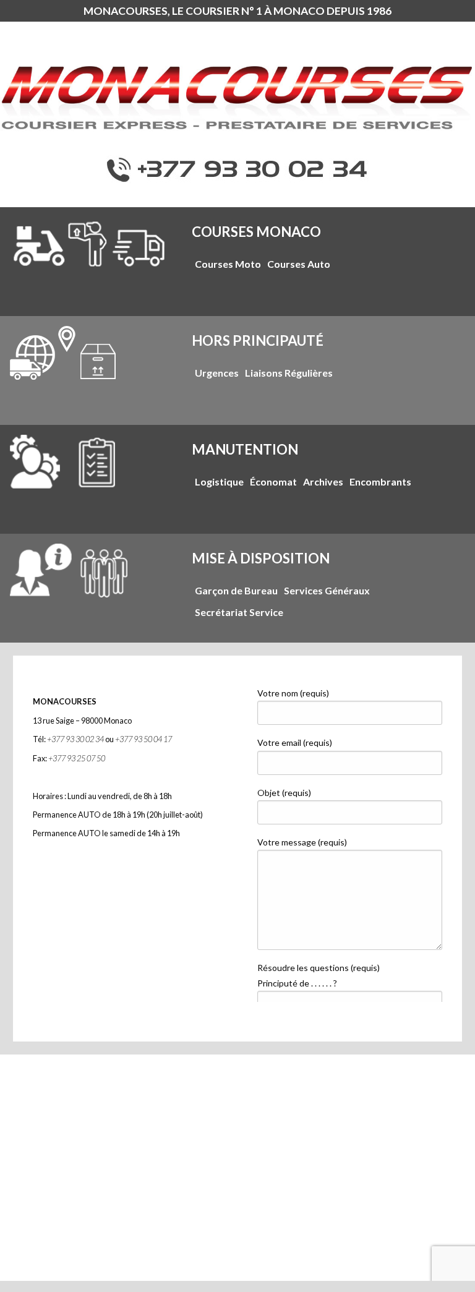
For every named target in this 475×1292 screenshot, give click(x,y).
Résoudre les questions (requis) (318, 975)
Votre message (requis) (302, 842)
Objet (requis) (284, 792)
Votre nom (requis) (293, 693)
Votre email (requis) (294, 742)
